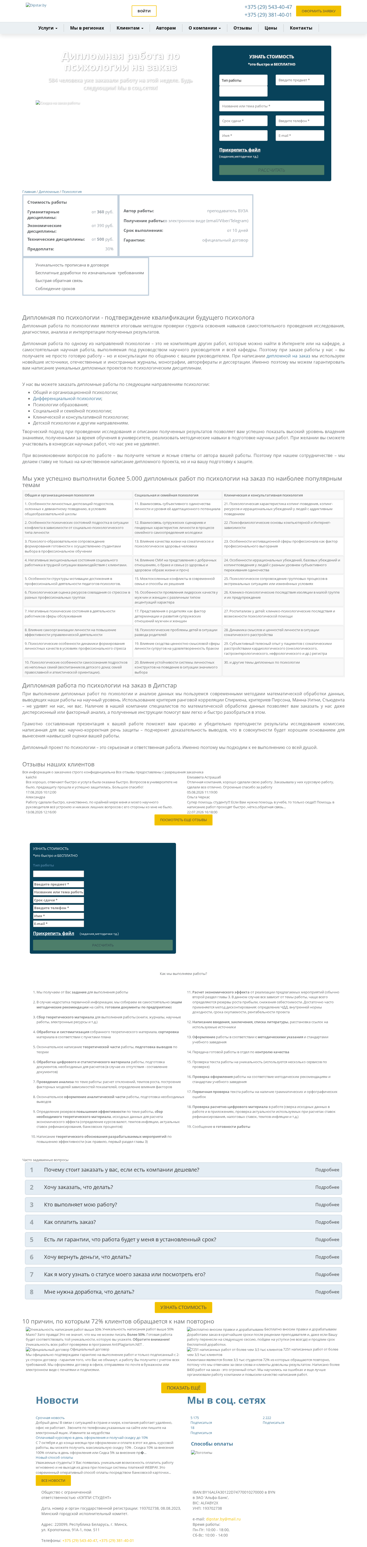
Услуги (46, 28)
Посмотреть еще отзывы (183, 819)
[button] (130, 28)
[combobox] (243, 91)
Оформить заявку (319, 11)
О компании (203, 28)
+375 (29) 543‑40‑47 (79, 1540)
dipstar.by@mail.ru (223, 1519)
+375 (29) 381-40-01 (268, 14)
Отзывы (242, 28)
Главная (29, 191)
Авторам (166, 28)
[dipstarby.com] (49, 11)
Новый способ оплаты (54, 1457)
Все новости (53, 1480)
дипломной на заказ (288, 356)
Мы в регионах (87, 28)
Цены (271, 28)
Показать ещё (183, 1388)
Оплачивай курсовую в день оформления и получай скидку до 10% (92, 1437)
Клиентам (129, 28)
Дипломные (49, 191)
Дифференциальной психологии (67, 398)
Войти (144, 11)
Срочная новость (50, 1417)
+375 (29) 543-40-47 (268, 6)
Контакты (301, 28)
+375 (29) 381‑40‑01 (116, 1540)
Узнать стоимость (183, 1307)
